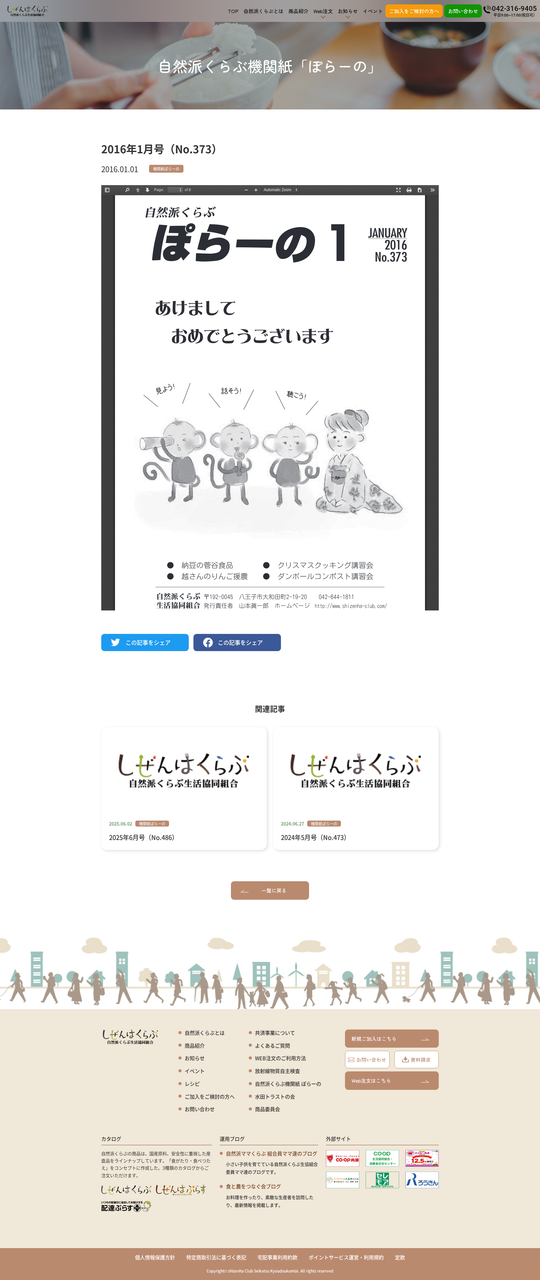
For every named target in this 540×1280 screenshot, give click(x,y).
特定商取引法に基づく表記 (216, 1257)
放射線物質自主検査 (277, 1071)
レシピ (192, 1083)
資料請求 (421, 1059)
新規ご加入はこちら (374, 1038)
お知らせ (195, 1058)
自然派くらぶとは (263, 11)
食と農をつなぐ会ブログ (253, 1186)
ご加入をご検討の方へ (414, 11)
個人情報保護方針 (155, 1257)
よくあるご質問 (272, 1045)
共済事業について (275, 1033)
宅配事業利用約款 (278, 1257)
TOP (233, 11)
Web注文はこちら (371, 1080)
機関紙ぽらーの (166, 168)
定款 (400, 1257)
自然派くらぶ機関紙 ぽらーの (288, 1083)
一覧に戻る (274, 890)
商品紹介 (298, 11)
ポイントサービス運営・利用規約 (346, 1257)
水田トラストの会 (275, 1096)
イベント (373, 11)
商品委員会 (267, 1109)
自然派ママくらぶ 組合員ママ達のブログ (271, 1153)
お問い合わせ (463, 11)
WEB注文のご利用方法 (280, 1058)
